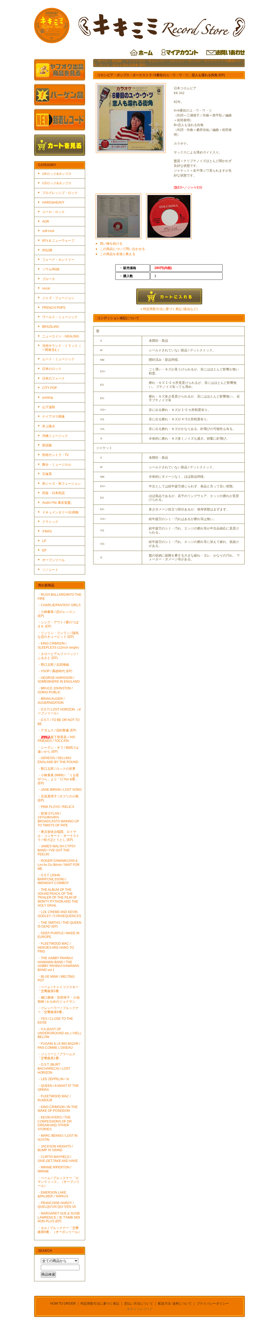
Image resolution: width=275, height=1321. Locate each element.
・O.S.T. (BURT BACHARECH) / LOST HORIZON (54, 1068)
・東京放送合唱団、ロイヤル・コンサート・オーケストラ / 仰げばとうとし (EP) (58, 835)
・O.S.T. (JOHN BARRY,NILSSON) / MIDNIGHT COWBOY (53, 879)
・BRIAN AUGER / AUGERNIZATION (51, 701)
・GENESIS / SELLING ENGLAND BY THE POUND (58, 760)
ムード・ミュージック (58, 359)
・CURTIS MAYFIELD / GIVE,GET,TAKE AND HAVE (58, 1159)
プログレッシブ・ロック (60, 193)
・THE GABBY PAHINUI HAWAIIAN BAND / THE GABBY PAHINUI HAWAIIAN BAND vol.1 (58, 964)
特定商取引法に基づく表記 (100, 1303)
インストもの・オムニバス (145, 61)
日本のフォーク (53, 378)
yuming (47, 397)
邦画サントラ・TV (55, 455)
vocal (46, 288)
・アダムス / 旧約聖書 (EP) (57, 730)
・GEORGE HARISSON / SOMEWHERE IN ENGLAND (59, 680)
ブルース (48, 279)
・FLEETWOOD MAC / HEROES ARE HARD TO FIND (56, 947)
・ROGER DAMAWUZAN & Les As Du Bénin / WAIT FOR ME (58, 864)
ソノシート (50, 570)
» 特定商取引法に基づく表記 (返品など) (169, 309)
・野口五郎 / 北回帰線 (53, 665)
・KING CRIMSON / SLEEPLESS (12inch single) (58, 645)
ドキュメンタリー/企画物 (60, 512)
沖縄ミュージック (55, 436)
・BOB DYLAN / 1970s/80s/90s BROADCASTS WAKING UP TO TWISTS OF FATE (58, 819)
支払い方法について (138, 1303)
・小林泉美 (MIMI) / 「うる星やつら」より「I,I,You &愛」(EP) (58, 779)
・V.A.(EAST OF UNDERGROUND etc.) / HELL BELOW (60, 1033)
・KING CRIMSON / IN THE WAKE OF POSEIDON (58, 1109)
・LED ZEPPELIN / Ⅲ (53, 1079)
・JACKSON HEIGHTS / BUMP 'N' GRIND (55, 1148)
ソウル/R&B (50, 269)
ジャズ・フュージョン (58, 298)
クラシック (50, 522)
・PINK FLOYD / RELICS (56, 807)
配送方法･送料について (175, 1303)
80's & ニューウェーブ (58, 240)
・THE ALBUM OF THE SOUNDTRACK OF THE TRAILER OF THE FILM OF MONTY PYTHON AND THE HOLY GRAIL (58, 897)
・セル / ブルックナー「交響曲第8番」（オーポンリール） (59, 1230)
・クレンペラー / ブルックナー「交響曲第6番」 (58, 1010)
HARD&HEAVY (53, 202)
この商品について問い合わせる (122, 249)
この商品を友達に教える (117, 254)
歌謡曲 (47, 445)
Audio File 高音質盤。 (58, 503)
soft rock (48, 231)
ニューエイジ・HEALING (60, 336)
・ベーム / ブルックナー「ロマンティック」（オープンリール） (58, 1182)
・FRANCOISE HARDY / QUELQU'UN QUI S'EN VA (57, 1205)
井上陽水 (48, 426)
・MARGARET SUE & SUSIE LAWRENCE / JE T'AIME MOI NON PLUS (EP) (59, 1217)
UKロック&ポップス (56, 174)
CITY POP (49, 388)
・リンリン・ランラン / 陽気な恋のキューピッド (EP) (58, 635)
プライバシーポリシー (213, 1303)
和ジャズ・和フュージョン (61, 483)
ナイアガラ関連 (53, 416)
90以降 (47, 250)
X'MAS (47, 531)
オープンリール (53, 560)
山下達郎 (48, 407)
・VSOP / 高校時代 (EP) (55, 671)
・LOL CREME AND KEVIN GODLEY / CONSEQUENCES (59, 914)
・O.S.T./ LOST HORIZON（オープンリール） (59, 711)
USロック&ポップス (56, 183)
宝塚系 (47, 474)
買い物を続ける (111, 243)
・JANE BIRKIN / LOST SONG (60, 790)
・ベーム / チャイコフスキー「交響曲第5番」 (58, 989)
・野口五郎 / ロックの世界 (56, 769)
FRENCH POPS (54, 308)
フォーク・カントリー (58, 260)
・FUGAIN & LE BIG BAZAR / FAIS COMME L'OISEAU (59, 1046)
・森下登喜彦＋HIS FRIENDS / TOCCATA (56, 739)
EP (44, 550)
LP (44, 541)
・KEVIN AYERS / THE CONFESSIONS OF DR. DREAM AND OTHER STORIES (55, 1123)
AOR (45, 221)
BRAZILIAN (50, 327)
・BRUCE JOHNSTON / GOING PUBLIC (55, 690)
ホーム (103, 61)
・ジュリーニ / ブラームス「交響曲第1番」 (56, 1056)
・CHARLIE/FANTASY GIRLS (59, 605)
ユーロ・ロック (53, 212)
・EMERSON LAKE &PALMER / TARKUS (53, 1194)
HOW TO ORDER (63, 1303)
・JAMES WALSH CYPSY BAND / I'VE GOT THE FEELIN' (57, 850)
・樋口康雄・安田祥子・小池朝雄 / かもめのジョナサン (58, 999)
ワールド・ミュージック (60, 317)
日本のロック (51, 369)
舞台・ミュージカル (56, 464)
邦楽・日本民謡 (53, 493)
